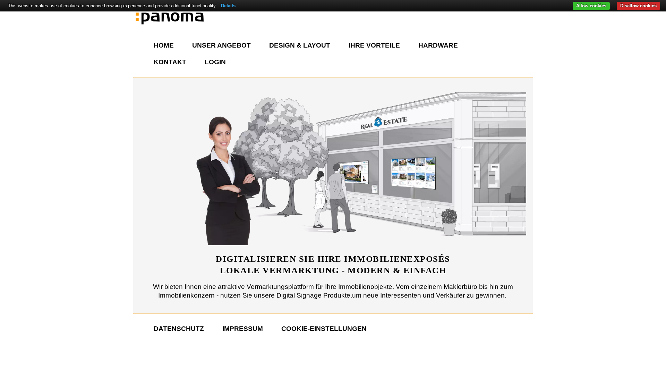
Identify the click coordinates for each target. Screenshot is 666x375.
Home (164, 45)
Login (215, 62)
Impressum (242, 328)
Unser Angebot (221, 45)
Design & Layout (299, 45)
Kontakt (170, 62)
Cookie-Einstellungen (324, 328)
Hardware (438, 45)
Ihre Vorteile (374, 45)
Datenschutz (179, 328)
